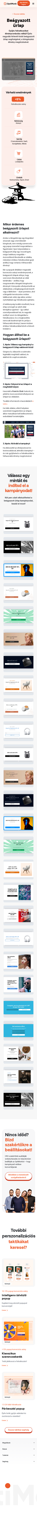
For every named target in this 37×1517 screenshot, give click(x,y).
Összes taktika (19, 14)
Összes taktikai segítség (18, 1430)
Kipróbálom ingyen (24, 3)
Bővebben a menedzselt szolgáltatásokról (18, 1176)
